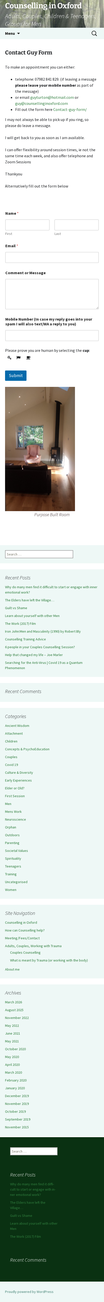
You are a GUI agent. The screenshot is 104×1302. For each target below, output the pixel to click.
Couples (11, 757)
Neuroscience (15, 819)
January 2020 (15, 1088)
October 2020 (15, 1049)
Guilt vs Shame (16, 608)
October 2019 (15, 1111)
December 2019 (17, 1096)
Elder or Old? (14, 788)
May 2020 (12, 1057)
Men (8, 803)
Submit (16, 375)
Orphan (10, 827)
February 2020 (16, 1080)
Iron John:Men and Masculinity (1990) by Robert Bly (43, 631)
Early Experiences (18, 780)
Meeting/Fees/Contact (22, 938)
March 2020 (13, 1072)
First (8, 234)
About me (12, 969)
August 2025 (14, 1010)
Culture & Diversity (19, 772)
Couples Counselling (25, 952)
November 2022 (17, 1017)
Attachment (14, 733)
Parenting (12, 843)
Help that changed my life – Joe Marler (34, 655)
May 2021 (12, 1041)
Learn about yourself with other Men (32, 615)
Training (11, 874)
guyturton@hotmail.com (52, 97)
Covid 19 (11, 764)
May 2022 (12, 1025)
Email (11, 245)
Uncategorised (16, 882)
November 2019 (17, 1103)
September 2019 (17, 1119)
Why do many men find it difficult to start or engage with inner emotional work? (33, 1189)
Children (11, 741)
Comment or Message (25, 272)
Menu (10, 33)
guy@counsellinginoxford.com (41, 103)
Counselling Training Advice (25, 639)
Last (58, 234)
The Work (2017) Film (20, 623)
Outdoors (12, 835)
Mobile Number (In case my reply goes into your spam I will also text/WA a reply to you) (48, 321)
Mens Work (13, 811)
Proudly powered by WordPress (29, 1291)
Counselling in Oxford (21, 922)
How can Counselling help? (25, 930)
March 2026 (13, 1002)
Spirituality (13, 858)
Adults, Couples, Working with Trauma (33, 946)
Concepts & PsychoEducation (27, 749)
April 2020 (12, 1064)
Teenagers (13, 866)
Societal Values (16, 850)
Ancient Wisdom (17, 725)
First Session (15, 796)
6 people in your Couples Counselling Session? (40, 647)
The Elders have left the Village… (29, 600)
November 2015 (17, 1127)
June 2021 (12, 1033)
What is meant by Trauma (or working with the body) (49, 960)
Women (10, 889)
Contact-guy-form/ (70, 109)
